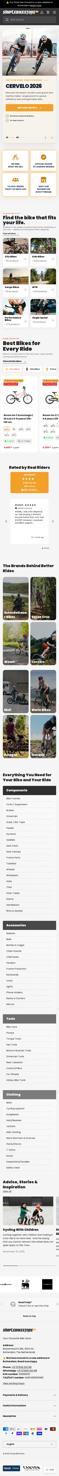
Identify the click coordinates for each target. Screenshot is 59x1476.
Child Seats (12, 957)
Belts (9, 1102)
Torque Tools (13, 1038)
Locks (9, 980)
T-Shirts (10, 1150)
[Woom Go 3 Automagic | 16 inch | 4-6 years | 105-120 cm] (19, 395)
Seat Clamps (13, 851)
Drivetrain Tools (15, 1056)
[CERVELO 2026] (29, 52)
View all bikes (11, 233)
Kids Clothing (13, 1132)
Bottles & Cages (15, 945)
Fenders (10, 963)
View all (7, 1191)
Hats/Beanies (13, 1120)
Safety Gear (13, 1167)
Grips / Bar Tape (15, 822)
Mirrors (10, 1004)
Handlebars (12, 905)
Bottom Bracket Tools (18, 1050)
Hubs (9, 881)
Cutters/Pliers (14, 1068)
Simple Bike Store (17, 1453)
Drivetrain (11, 816)
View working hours (13, 1383)
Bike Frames (13, 798)
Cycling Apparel (15, 1108)
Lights (9, 986)
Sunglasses (12, 1114)
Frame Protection (16, 968)
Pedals (10, 828)
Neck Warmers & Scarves (20, 1138)
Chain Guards (13, 951)
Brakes (10, 810)
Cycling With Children (21, 1230)
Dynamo (11, 834)
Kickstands (12, 974)
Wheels (10, 869)
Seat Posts (12, 845)
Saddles (10, 840)
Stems (9, 899)
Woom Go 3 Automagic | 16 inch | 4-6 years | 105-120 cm (18, 419)
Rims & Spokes (14, 910)
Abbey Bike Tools (15, 1080)
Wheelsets (12, 875)
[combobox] (29, 19)
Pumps (10, 1032)
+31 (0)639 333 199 (22, 1367)
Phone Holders (14, 992)
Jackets (10, 1126)
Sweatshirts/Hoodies (18, 1161)
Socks (9, 1155)
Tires (9, 887)
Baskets (10, 933)
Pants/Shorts (13, 1144)
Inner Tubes (13, 893)
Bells (8, 939)
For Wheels (12, 1074)
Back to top (29, 1316)
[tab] (12, 369)
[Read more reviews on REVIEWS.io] (29, 490)
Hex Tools (11, 1044)
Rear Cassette (14, 1062)
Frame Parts (13, 857)
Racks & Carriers (15, 998)
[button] (48, 12)
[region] (29, 521)
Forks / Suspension (16, 804)
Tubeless (11, 863)
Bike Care (11, 1027)
